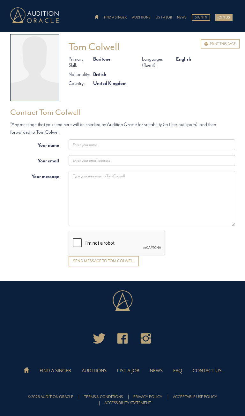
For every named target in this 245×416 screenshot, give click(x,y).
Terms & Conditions (103, 397)
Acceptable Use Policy (195, 397)
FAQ (177, 371)
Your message (45, 177)
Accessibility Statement (127, 403)
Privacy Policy (147, 397)
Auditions (141, 17)
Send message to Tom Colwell (104, 261)
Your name (48, 145)
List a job (164, 17)
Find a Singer (55, 371)
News (182, 17)
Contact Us (207, 371)
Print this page (222, 44)
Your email (48, 161)
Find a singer (115, 17)
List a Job (128, 371)
